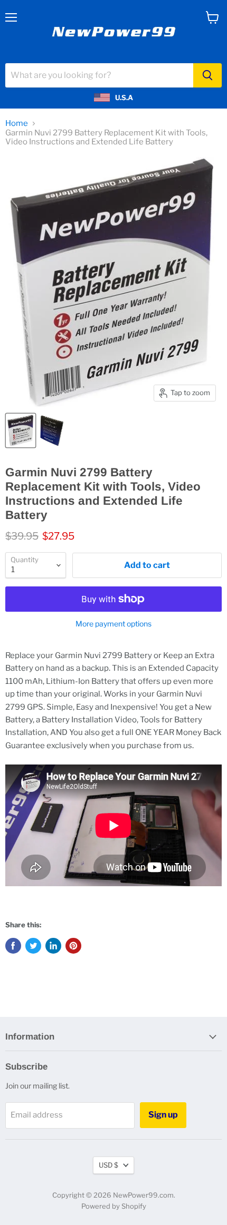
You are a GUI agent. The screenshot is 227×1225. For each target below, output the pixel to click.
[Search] (207, 75)
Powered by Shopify (113, 1206)
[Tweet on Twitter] (33, 946)
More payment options (113, 624)
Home (16, 123)
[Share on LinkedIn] (53, 946)
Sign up (163, 1115)
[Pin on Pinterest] (73, 946)
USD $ (108, 1165)
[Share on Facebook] (13, 946)
